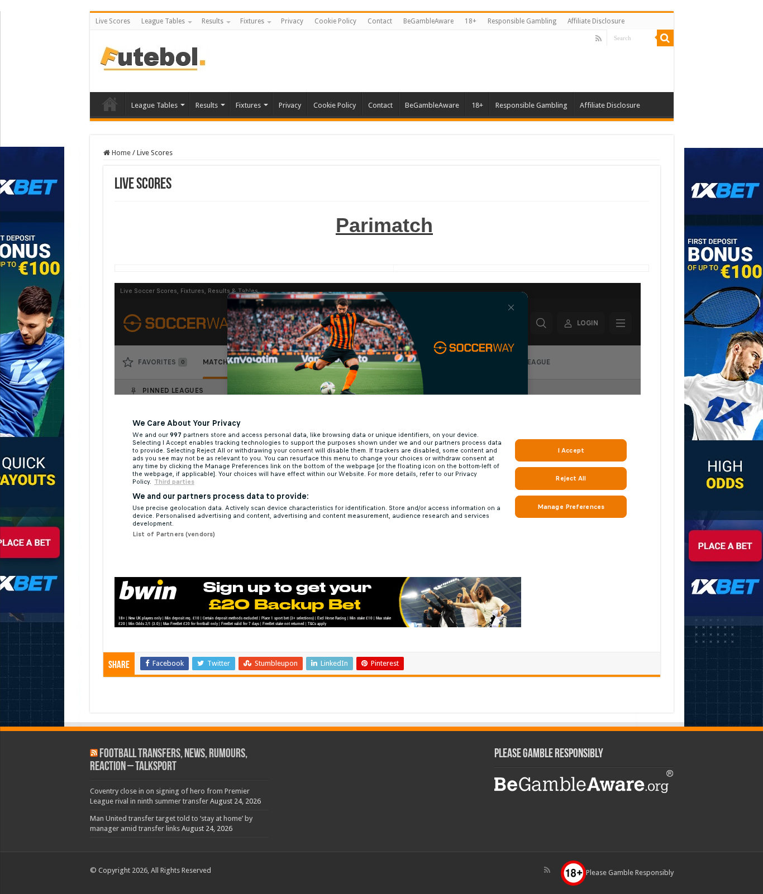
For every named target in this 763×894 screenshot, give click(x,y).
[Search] (665, 38)
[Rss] (598, 38)
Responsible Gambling (522, 21)
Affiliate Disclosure (596, 21)
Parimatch (384, 225)
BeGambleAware (428, 21)
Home (120, 152)
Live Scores (113, 21)
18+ (470, 21)
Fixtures (252, 21)
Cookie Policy (335, 21)
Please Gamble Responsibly (630, 872)
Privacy (292, 21)
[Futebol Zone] (154, 57)
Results (212, 21)
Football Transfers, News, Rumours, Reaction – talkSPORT (168, 760)
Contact (380, 21)
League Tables (163, 21)
